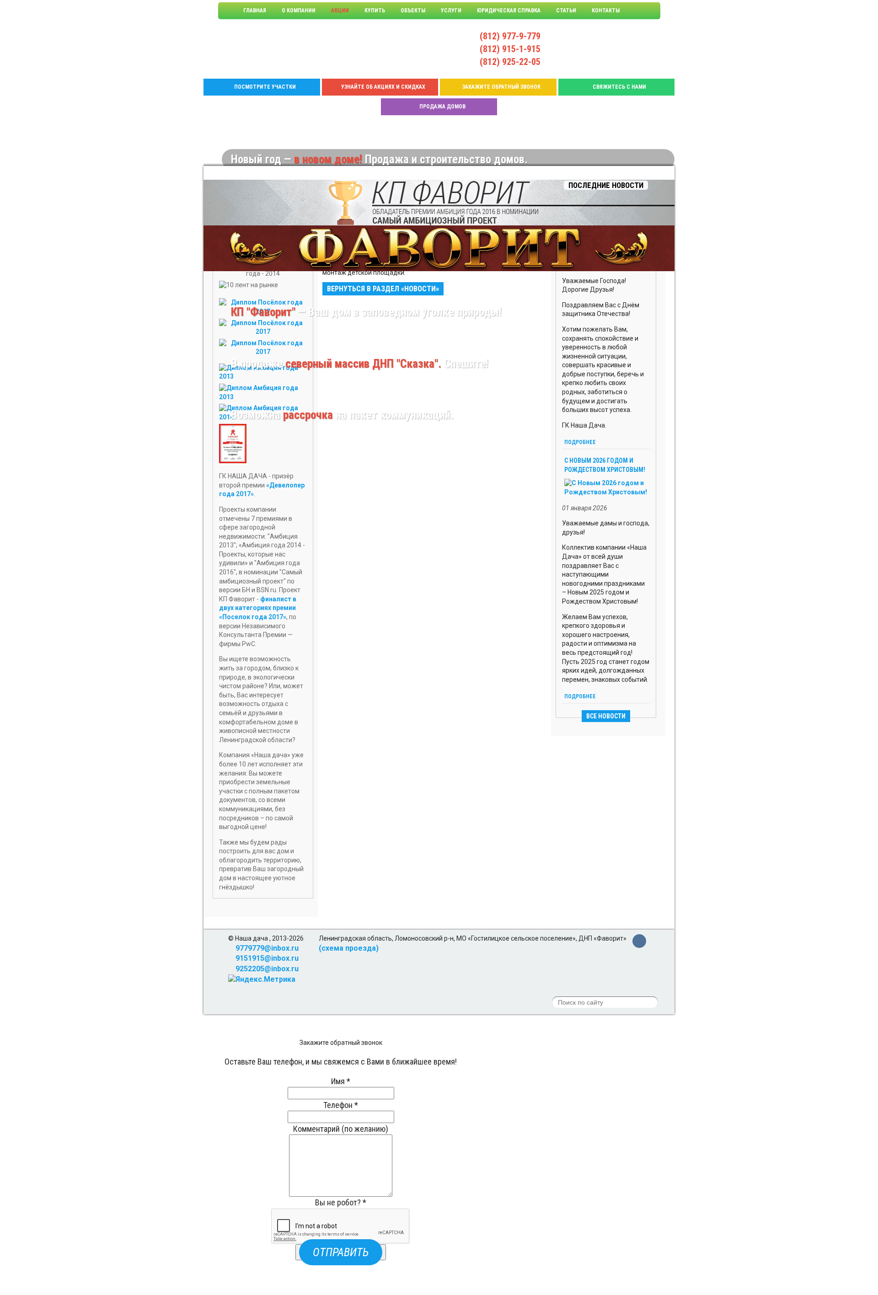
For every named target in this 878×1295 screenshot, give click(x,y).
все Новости (606, 716)
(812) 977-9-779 (510, 36)
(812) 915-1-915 (510, 48)
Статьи (566, 10)
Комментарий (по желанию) (340, 1129)
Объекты (413, 10)
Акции (340, 10)
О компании (299, 10)
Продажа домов (442, 106)
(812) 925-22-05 (510, 61)
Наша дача (252, 49)
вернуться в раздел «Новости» (383, 288)
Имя (340, 1081)
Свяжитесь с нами (619, 87)
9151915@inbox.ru (584, 48)
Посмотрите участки (265, 87)
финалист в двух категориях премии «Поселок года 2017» (257, 608)
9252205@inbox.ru (584, 58)
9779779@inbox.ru (584, 38)
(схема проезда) (349, 948)
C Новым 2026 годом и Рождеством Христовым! (604, 465)
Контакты (606, 10)
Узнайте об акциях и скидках (383, 87)
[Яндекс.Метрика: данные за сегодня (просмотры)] (261, 979)
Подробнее (580, 442)
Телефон (340, 1105)
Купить (374, 10)
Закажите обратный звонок (501, 87)
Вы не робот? (340, 1202)
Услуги (451, 10)
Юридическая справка (509, 10)
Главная (254, 10)
